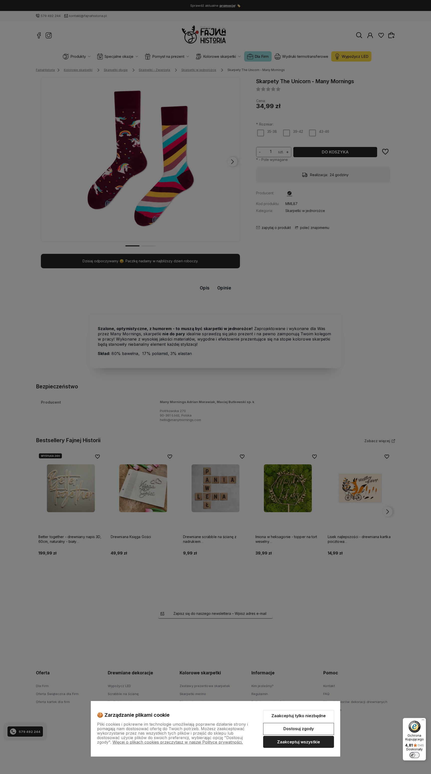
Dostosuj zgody (298, 728)
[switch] (415, 755)
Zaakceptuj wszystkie (298, 741)
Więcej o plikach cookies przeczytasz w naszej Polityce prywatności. (177, 742)
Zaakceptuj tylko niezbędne (298, 715)
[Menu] (423, 721)
